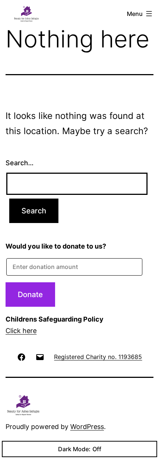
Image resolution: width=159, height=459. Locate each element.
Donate (30, 294)
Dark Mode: (74, 449)
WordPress (87, 426)
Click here (21, 331)
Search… (20, 163)
